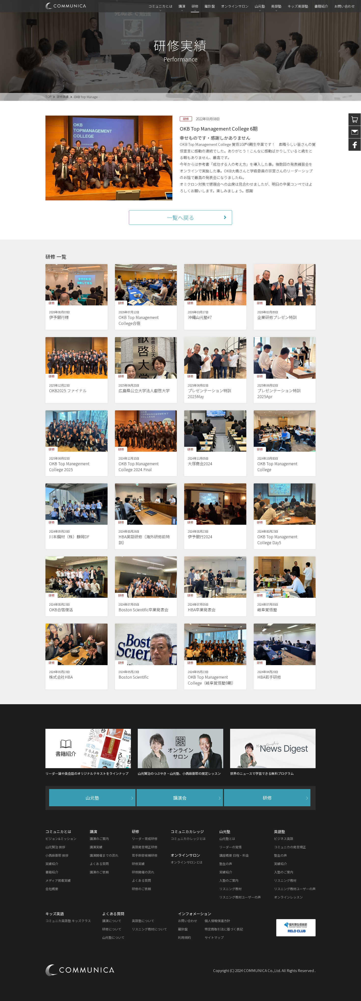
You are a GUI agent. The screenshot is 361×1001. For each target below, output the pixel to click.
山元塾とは (227, 838)
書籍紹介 (321, 6)
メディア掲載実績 (58, 880)
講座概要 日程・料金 (234, 855)
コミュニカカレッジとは (188, 838)
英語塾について (143, 920)
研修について (111, 929)
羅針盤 (210, 6)
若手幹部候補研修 (144, 855)
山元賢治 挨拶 (55, 847)
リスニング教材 (230, 888)
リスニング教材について (149, 929)
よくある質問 (99, 863)
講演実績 (96, 847)
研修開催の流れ (143, 872)
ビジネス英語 (283, 838)
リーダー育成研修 (144, 838)
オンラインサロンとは (187, 862)
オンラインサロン (235, 6)
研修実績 (63, 96)
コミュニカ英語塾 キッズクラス (68, 920)
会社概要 (51, 888)
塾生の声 (225, 863)
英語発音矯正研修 (144, 847)
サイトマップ (214, 937)
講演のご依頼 (99, 872)
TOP (48, 96)
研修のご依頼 (141, 888)
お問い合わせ (344, 6)
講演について (111, 920)
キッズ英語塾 (298, 6)
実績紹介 (51, 863)
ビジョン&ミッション (60, 838)
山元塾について (113, 937)
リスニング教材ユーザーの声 (240, 897)
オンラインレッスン (288, 897)
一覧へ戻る (180, 217)
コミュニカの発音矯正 (290, 847)
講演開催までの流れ (104, 855)
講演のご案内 (99, 838)
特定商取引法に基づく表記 (224, 929)
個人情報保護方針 (217, 920)
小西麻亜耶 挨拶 (57, 855)
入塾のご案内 (228, 880)
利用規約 (184, 937)
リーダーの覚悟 (230, 847)
